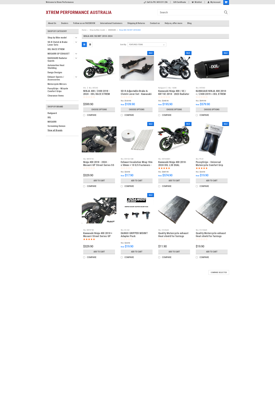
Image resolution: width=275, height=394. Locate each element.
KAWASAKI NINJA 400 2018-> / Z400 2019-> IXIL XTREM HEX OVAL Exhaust (211, 93)
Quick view (99, 83)
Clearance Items (56, 95)
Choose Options (99, 109)
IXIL (49, 117)
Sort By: (123, 44)
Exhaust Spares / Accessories (56, 78)
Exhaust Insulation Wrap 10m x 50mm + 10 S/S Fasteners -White (136, 165)
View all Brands (55, 130)
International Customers (111, 23)
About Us (52, 23)
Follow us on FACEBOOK (84, 23)
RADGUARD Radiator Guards (57, 59)
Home (84, 30)
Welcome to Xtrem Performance (60, 2)
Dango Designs (55, 72)
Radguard (52, 113)
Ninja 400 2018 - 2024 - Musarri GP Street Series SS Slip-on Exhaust (98, 165)
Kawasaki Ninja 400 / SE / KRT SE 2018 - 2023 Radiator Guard (173, 93)
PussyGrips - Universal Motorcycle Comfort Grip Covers (209, 165)
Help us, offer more (173, 23)
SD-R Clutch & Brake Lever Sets (57, 43)
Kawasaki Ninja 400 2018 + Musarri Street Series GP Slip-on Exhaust (97, 236)
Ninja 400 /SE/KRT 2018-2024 (130, 30)
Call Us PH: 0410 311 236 (157, 2)
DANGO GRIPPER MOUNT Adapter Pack (134, 235)
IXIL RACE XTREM (56, 49)
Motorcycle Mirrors (57, 84)
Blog (189, 23)
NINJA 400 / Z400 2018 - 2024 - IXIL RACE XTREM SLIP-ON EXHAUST (96, 93)
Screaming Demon (56, 126)
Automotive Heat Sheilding (56, 66)
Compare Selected (219, 272)
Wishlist (198, 2)
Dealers (64, 23)
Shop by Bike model (57, 37)
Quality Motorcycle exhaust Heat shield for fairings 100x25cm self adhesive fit (211, 236)
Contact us (155, 23)
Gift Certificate (179, 2)
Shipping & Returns (136, 23)
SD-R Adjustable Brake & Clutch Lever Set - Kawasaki (136, 92)
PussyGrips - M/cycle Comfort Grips (58, 90)
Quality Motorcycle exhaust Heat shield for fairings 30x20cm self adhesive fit (173, 236)
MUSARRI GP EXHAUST (59, 53)
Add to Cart (99, 180)
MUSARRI (52, 121)
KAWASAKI (112, 30)
